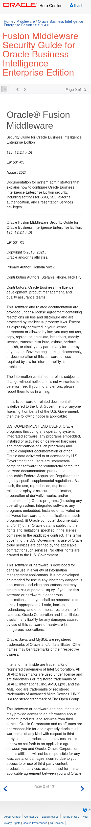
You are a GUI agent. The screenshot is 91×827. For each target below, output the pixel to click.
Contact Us (31, 816)
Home (8, 21)
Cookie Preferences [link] (35, 823)
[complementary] (35, 823)
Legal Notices (50, 816)
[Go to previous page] (5, 788)
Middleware (25, 21)
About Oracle (12, 816)
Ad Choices (57, 823)
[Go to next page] (82, 788)
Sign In (78, 5)
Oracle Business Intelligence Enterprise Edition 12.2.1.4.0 (43, 23)
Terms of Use (70, 816)
